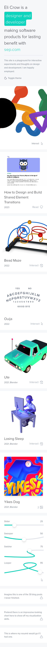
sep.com (12, 49)
